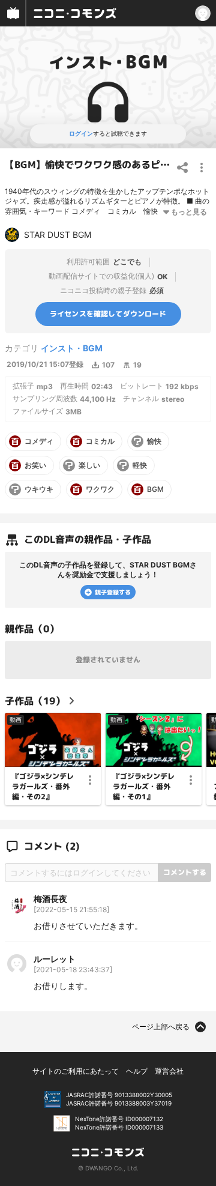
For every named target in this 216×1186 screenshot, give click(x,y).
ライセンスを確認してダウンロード (108, 313)
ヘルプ (137, 1071)
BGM (155, 489)
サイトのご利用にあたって (75, 1071)
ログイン (81, 133)
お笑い (35, 465)
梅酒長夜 (50, 899)
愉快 (154, 441)
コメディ (39, 441)
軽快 (140, 465)
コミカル (100, 441)
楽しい (89, 465)
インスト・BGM (72, 348)
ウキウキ (39, 489)
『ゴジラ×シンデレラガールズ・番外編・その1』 (144, 787)
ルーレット (55, 959)
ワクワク (100, 489)
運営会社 (169, 1071)
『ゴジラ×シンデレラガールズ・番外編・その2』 (43, 787)
